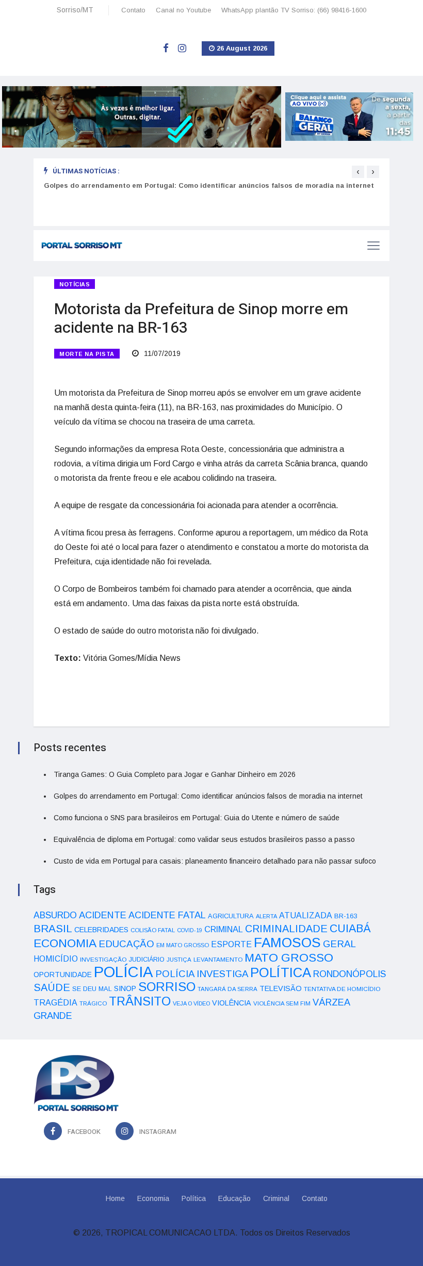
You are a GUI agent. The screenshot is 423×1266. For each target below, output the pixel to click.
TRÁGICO (93, 1003)
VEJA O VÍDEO (191, 1003)
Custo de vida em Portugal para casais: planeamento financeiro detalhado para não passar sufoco (215, 861)
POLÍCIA (123, 971)
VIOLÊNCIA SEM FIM (282, 1003)
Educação (234, 1198)
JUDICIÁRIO (147, 959)
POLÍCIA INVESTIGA (201, 973)
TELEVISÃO (280, 988)
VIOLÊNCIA (231, 1003)
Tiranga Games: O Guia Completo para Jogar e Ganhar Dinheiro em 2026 (175, 774)
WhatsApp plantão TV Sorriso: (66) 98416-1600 (293, 10)
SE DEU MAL (92, 989)
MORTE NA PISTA (87, 354)
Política (194, 1198)
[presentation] (358, 172)
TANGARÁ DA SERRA (227, 989)
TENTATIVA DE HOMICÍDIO (342, 988)
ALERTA (266, 916)
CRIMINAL (223, 929)
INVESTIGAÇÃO (103, 959)
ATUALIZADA (305, 915)
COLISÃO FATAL (153, 930)
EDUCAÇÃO (126, 943)
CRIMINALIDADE (286, 928)
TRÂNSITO (140, 1001)
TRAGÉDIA (55, 1002)
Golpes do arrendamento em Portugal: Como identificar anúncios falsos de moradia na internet (209, 185)
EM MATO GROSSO (182, 945)
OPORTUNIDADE (63, 974)
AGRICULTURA (231, 916)
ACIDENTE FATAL (167, 915)
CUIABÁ (350, 928)
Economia (153, 1198)
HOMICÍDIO (56, 958)
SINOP (125, 988)
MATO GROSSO (289, 957)
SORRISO (167, 987)
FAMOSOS (287, 942)
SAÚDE (52, 987)
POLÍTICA (280, 972)
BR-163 (345, 916)
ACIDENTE (102, 915)
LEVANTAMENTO (217, 959)
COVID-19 (189, 930)
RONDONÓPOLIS (349, 974)
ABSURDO (55, 915)
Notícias (74, 284)
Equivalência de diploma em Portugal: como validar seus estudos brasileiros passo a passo (204, 839)
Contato (133, 10)
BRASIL (53, 928)
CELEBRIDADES (101, 930)
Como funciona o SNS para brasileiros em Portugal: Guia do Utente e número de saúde (196, 818)
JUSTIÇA (179, 959)
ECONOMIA (65, 943)
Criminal (276, 1198)
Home (115, 1198)
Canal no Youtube (183, 10)
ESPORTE (231, 944)
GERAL (339, 943)
